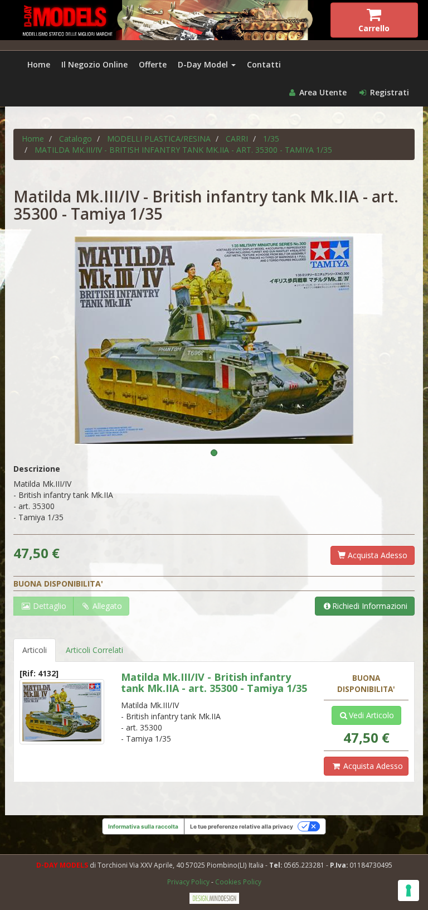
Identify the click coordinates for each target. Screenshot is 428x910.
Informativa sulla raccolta (143, 826)
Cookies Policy (238, 881)
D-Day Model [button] (204, 64)
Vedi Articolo (371, 715)
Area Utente (322, 92)
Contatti (264, 64)
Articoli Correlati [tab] (94, 650)
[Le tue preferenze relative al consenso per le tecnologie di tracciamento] (408, 890)
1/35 (271, 138)
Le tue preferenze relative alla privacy (241, 826)
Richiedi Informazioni (369, 606)
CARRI (237, 138)
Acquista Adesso (376, 555)
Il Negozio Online (94, 64)
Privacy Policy (189, 881)
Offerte (153, 64)
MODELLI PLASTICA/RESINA (159, 138)
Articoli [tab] (34, 650)
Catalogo (75, 138)
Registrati (388, 92)
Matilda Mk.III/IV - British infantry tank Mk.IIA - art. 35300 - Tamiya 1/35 (183, 149)
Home (38, 64)
